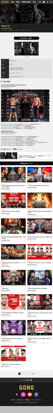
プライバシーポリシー (36, 400)
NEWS (12, 2)
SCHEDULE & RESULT (26, 2)
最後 (33, 373)
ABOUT (13, 400)
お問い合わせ (20, 400)
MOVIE (34, 2)
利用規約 (27, 400)
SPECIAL (18, 2)
